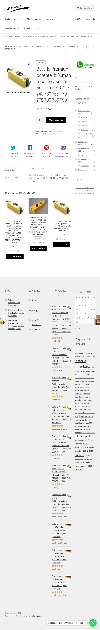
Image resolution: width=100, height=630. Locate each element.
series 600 (84, 125)
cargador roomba (85, 410)
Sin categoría (83, 170)
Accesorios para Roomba (84, 112)
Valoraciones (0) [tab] (12, 177)
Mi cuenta (28, 28)
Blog (29, 19)
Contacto (49, 19)
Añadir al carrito (56, 120)
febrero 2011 (37, 329)
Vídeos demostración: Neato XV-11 (14, 303)
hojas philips (85, 447)
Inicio (7, 19)
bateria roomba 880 (83, 384)
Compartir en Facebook (29, 155)
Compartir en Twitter (13, 155)
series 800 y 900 (86, 134)
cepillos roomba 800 (83, 423)
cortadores (85, 155)
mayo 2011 (36, 320)
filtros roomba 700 (81, 440)
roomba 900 (90, 462)
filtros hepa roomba (88, 433)
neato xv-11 (90, 193)
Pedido (39, 28)
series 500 (84, 121)
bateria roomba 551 (83, 375)
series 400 (84, 117)
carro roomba (90, 413)
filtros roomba (83, 436)
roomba (89, 459)
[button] (29, 64)
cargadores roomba (82, 403)
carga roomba (80, 413)
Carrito (38, 19)
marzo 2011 (36, 324)
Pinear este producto (46, 155)
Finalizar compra (12, 28)
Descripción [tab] (10, 170)
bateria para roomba (88, 356)
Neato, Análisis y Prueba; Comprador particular (16, 313)
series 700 (84, 130)
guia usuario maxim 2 (82, 188)
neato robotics (80, 193)
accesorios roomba (82, 353)
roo (85, 459)
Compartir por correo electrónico (63, 155)
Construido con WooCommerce (29, 616)
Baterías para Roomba (22, 46)
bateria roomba (49, 134)
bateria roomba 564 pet (88, 378)
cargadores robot (87, 400)
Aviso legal (18, 19)
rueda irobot (80, 466)
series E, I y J (85, 138)
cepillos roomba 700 (82, 420)
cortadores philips (81, 426)
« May (77, 328)
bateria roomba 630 (80, 381)
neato (92, 191)
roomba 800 (80, 462)
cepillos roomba (84, 416)
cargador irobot (80, 406)
